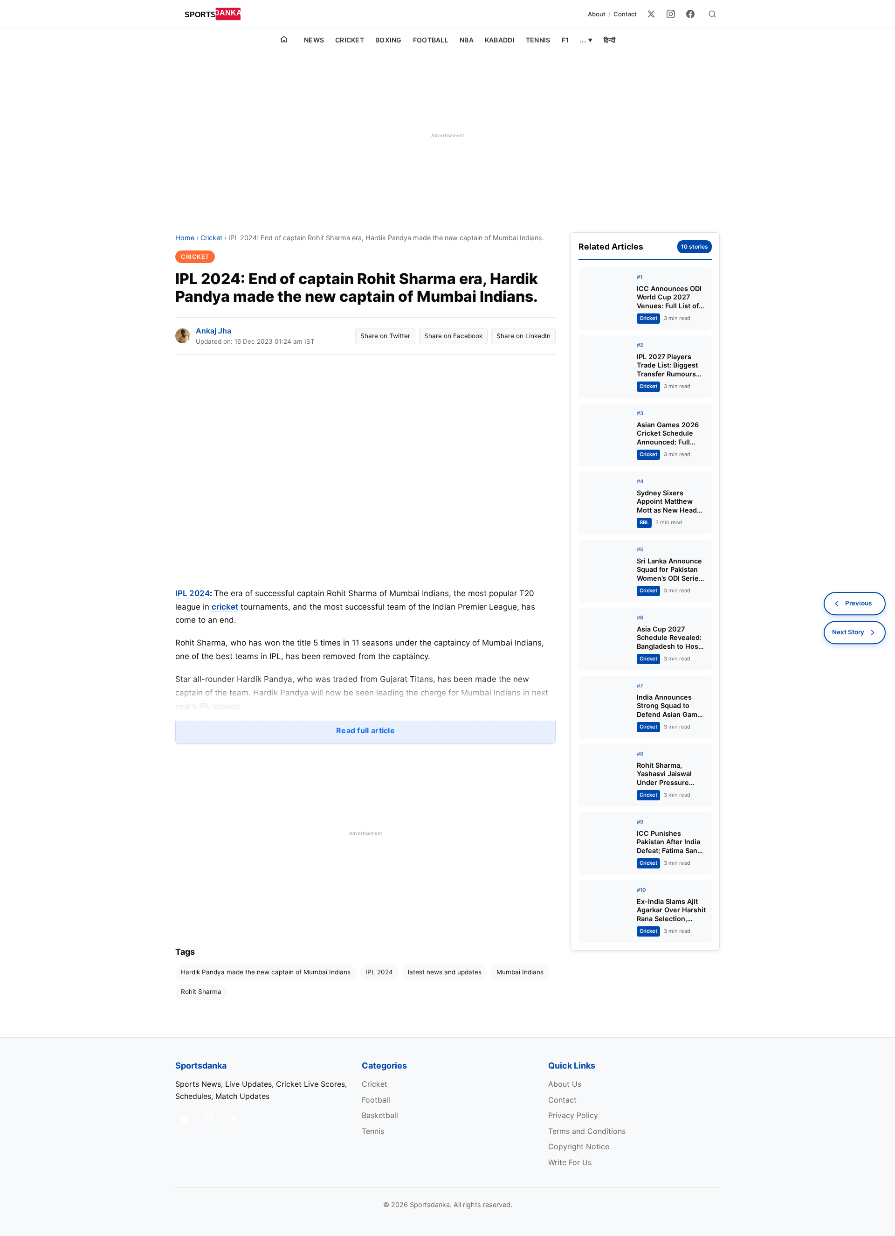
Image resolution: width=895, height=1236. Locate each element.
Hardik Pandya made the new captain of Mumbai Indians (266, 972)
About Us (564, 1084)
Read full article (365, 730)
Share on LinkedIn (523, 336)
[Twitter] (651, 14)
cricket (225, 606)
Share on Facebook (453, 336)
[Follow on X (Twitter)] (184, 1119)
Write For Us (570, 1162)
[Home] (284, 40)
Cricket (349, 40)
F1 (565, 40)
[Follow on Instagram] (209, 1119)
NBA (467, 40)
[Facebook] (690, 14)
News (314, 40)
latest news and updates (445, 972)
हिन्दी (609, 40)
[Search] (712, 14)
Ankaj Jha (213, 330)
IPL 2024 (192, 593)
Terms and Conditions (587, 1131)
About (597, 14)
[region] (447, 135)
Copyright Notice (578, 1146)
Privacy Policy (573, 1115)
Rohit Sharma (201, 991)
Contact (625, 14)
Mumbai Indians (520, 972)
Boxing (388, 40)
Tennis (538, 40)
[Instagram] (671, 14)
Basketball (380, 1115)
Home (184, 238)
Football (430, 40)
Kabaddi (500, 40)
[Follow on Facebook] (233, 1119)
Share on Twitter (385, 336)
